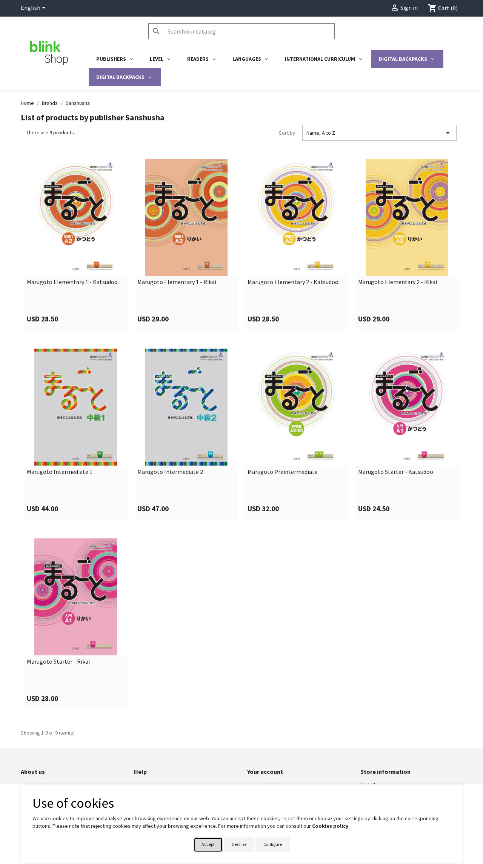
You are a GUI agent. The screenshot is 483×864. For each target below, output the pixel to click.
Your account (265, 771)
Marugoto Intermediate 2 (170, 472)
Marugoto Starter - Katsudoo (395, 472)
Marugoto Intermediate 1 (59, 472)
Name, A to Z (379, 132)
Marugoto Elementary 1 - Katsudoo (72, 282)
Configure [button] (272, 844)
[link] (76, 245)
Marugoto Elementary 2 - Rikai (397, 282)
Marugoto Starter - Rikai (58, 661)
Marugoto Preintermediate (283, 472)
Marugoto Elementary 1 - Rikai (176, 282)
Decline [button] (239, 844)
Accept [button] (208, 844)
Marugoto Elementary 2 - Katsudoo (293, 282)
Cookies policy (330, 825)
